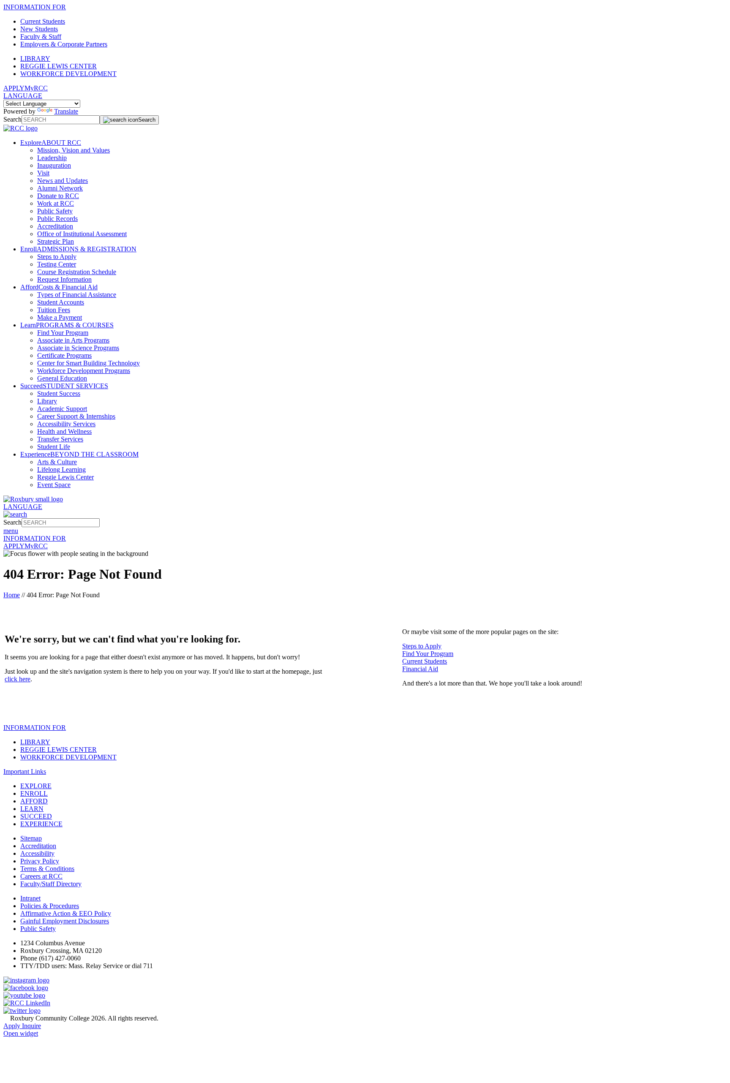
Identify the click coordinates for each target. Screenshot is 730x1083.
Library (47, 401)
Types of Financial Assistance (76, 294)
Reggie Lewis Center (65, 477)
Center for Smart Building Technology (88, 363)
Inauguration (54, 165)
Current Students (42, 21)
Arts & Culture (57, 461)
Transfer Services (60, 439)
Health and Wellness (64, 431)
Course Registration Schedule (76, 271)
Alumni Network (60, 188)
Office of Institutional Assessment (82, 233)
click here (17, 679)
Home (11, 595)
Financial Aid (420, 668)
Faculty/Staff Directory (51, 883)
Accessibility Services (66, 423)
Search (12, 119)
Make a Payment (59, 317)
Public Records (57, 218)
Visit (43, 173)
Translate (66, 111)
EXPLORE (36, 785)
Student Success (58, 393)
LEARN (32, 808)
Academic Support (62, 408)
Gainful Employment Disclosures (64, 921)
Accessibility (37, 853)
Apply (12, 1025)
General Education (62, 378)
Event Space (54, 484)
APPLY (14, 88)
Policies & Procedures (49, 905)
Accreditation (55, 226)
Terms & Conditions (47, 868)
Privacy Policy (39, 861)
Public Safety (55, 211)
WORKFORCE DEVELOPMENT (68, 73)
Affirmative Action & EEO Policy (65, 913)
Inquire (31, 1025)
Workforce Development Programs (83, 370)
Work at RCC (55, 203)
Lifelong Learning (61, 469)
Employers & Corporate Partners (63, 44)
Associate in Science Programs (78, 347)
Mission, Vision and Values (73, 150)
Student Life (53, 446)
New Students (39, 29)
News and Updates (62, 180)
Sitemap (31, 838)
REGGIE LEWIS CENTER (58, 66)
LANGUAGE (22, 95)
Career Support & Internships (76, 416)
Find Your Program (62, 332)
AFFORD (34, 801)
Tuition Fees (53, 309)
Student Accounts (60, 302)
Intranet (30, 898)
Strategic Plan (55, 241)
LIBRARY (35, 58)
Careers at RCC (41, 876)
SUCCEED (36, 816)
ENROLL (34, 793)
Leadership (52, 157)
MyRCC (36, 88)
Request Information (64, 279)
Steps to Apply (56, 256)
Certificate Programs (64, 355)
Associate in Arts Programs (73, 340)
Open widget (20, 1033)
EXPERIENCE (41, 823)
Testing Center (56, 264)
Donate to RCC (58, 195)
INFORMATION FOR (34, 7)
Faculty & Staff (40, 36)
